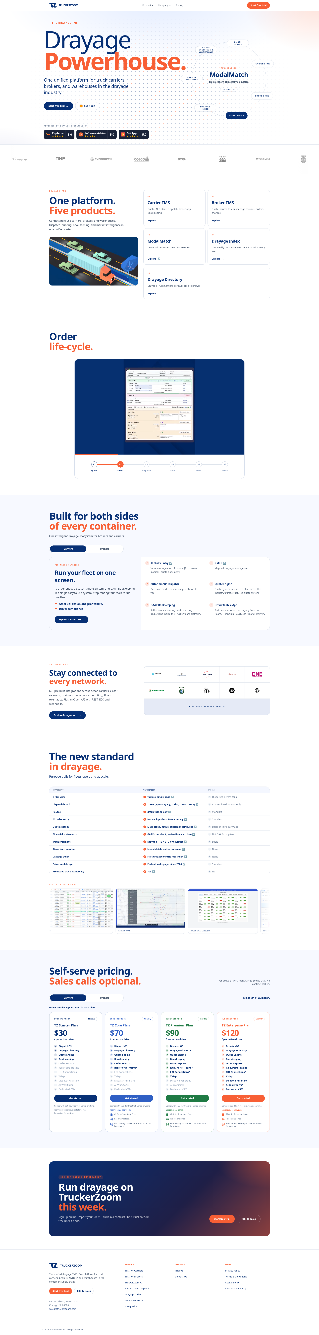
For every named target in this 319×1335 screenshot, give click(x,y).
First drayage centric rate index (167, 856)
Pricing (179, 5)
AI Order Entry (161, 563)
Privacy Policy (232, 1270)
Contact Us (181, 1276)
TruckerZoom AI (133, 1282)
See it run (87, 105)
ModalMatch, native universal (166, 849)
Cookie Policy (232, 1282)
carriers (68, 997)
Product (146, 5)
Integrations (132, 1306)
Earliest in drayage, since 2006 (166, 864)
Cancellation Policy (235, 1288)
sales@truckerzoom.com (62, 1308)
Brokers (104, 548)
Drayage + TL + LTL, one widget (167, 841)
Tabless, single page (160, 796)
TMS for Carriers (134, 1270)
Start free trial (258, 5)
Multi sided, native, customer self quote (172, 826)
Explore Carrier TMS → (71, 619)
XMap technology (159, 811)
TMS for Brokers (134, 1276)
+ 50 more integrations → (207, 706)
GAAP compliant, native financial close (171, 834)
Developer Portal (134, 1300)
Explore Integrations (67, 715)
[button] (173, 588)
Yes (151, 871)
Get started (75, 1098)
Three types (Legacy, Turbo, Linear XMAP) (172, 804)
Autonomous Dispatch (137, 1288)
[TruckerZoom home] (63, 5)
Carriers (68, 548)
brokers (104, 997)
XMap (220, 563)
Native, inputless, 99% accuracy (167, 819)
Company (163, 5)
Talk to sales (249, 1218)
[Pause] (159, 407)
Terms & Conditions (236, 1276)
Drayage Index (133, 1294)
